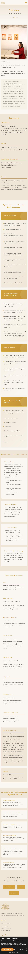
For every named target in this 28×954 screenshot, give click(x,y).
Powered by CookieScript (14, 952)
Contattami (14, 893)
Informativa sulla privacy (5, 947)
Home (11, 17)
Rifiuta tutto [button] (21, 949)
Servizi (21, 886)
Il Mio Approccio (9, 886)
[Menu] (26, 2)
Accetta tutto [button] (7, 949)
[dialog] (14, 945)
